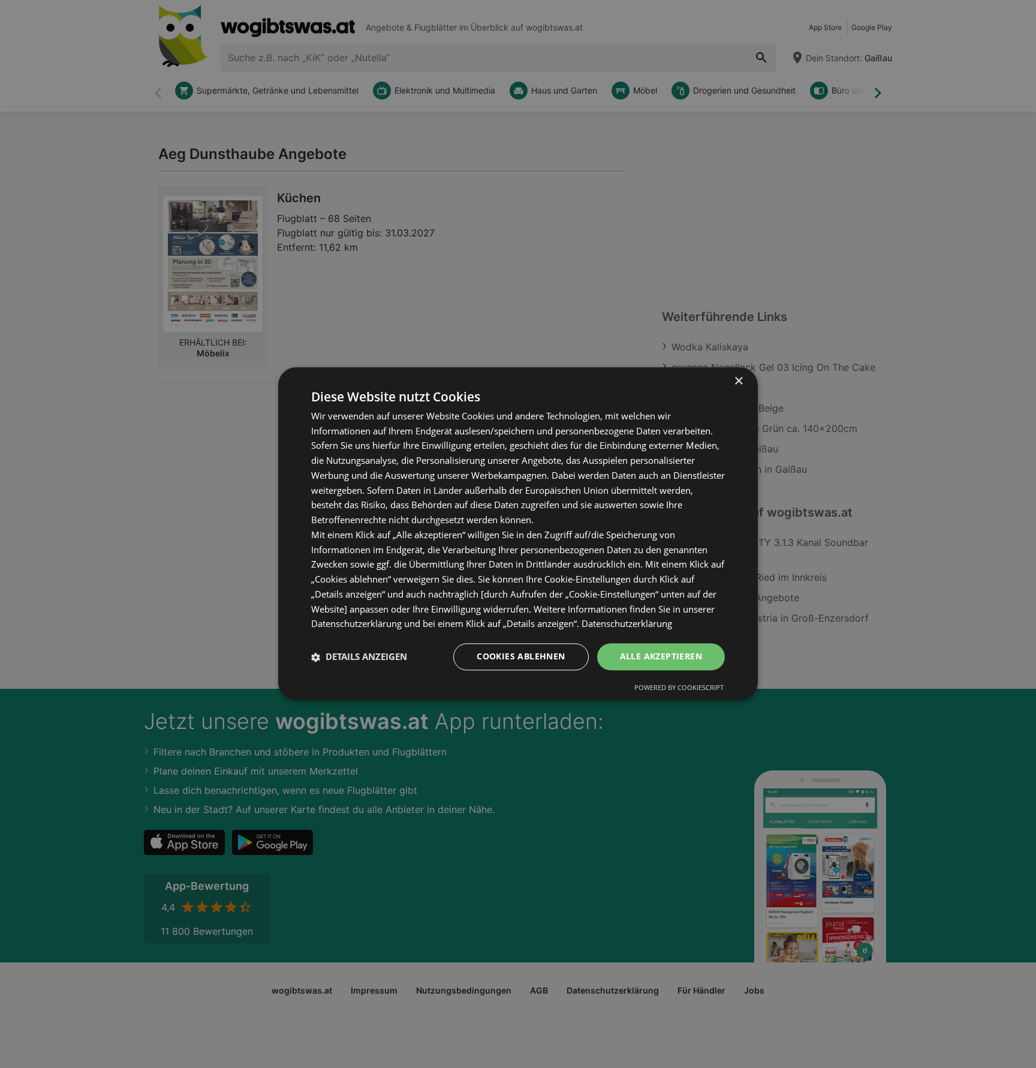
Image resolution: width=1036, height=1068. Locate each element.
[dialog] (518, 533)
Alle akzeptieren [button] (661, 656)
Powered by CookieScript (679, 687)
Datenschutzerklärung (627, 624)
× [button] (738, 381)
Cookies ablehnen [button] (521, 656)
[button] (359, 657)
